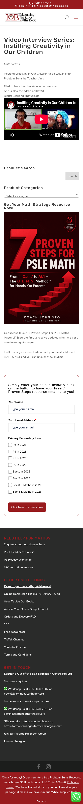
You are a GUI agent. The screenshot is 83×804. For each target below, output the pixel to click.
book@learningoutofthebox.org (24, 694)
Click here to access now (27, 507)
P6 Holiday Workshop (18, 560)
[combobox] (41, 195)
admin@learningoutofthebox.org (24, 714)
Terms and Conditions (18, 655)
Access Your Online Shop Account (26, 609)
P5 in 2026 (19, 458)
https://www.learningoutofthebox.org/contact (32, 726)
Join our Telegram (15, 741)
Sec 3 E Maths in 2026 (27, 485)
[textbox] (41, 196)
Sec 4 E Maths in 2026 (27, 491)
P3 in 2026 (19, 444)
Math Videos (12, 64)
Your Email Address (22, 420)
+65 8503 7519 (38, 709)
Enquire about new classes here (24, 544)
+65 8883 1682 (38, 689)
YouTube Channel (15, 647)
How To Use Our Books (19, 601)
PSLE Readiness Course (19, 552)
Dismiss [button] (41, 801)
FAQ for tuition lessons (18, 567)
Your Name (15, 402)
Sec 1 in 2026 (21, 471)
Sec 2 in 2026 (21, 478)
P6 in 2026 (19, 464)
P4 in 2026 (19, 451)
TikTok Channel (14, 639)
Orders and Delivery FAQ (20, 617)
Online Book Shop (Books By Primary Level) (32, 594)
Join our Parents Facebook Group (25, 734)
